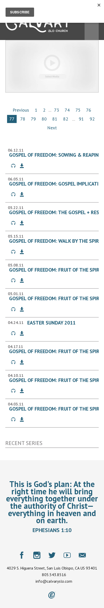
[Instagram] (36, 555)
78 (22, 119)
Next (52, 128)
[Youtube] (67, 555)
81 (54, 119)
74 (67, 110)
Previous (21, 110)
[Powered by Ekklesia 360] (52, 595)
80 (44, 119)
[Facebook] (21, 555)
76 (88, 110)
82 (65, 119)
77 (11, 119)
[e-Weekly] (82, 555)
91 (81, 119)
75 (78, 110)
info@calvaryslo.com (54, 581)
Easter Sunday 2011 (51, 322)
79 (33, 119)
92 (92, 119)
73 (56, 110)
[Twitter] (52, 555)
